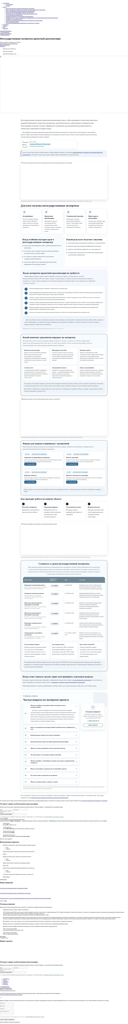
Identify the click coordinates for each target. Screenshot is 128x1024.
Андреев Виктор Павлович (40, 144)
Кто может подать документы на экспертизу (44, 775)
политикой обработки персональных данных (54, 816)
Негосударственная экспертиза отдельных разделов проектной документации (25, 9)
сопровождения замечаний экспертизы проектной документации (49, 797)
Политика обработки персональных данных (11, 994)
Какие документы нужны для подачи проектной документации (49, 741)
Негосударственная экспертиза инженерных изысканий (20, 8)
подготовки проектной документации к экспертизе (94, 800)
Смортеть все (3, 879)
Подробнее (3, 936)
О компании (6, 3)
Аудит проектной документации (14, 15)
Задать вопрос (93, 725)
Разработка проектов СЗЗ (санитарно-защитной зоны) (19, 16)
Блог (4, 27)
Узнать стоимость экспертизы (7, 1019)
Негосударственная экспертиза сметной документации (20, 12)
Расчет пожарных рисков (12, 21)
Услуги (5, 7)
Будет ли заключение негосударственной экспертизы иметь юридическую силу (53, 728)
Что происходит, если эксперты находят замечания (46, 755)
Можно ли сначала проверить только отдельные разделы (48, 748)
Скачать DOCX (31, 464)
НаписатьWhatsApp (4, 45)
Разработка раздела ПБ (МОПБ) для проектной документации (21, 13)
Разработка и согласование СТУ (14, 19)
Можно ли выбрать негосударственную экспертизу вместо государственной (48, 706)
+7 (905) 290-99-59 (4, 32)
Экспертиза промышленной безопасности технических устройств (22, 23)
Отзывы (8, 5)
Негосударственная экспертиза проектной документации (20, 11)
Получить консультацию (6, 43)
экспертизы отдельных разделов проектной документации (68, 682)
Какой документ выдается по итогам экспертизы (45, 735)
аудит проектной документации (82, 680)
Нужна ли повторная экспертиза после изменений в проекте (49, 769)
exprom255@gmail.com (5, 31)
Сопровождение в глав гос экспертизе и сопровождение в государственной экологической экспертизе (32, 17)
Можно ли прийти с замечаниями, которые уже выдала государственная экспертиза (52, 761)
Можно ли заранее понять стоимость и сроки (44, 782)
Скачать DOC (72, 482)
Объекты (5, 25)
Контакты (5, 28)
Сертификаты (9, 4)
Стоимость (5, 24)
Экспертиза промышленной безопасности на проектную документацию (24, 20)
